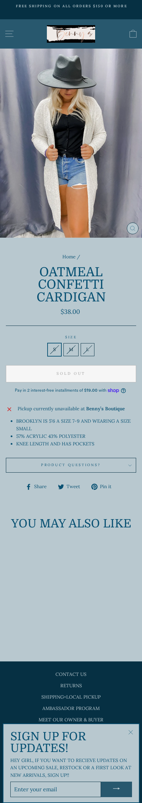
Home (68, 257)
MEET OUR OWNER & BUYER (71, 720)
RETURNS (71, 685)
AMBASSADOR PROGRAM (71, 708)
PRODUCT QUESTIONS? (71, 465)
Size (71, 337)
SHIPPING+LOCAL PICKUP (71, 697)
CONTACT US (71, 674)
